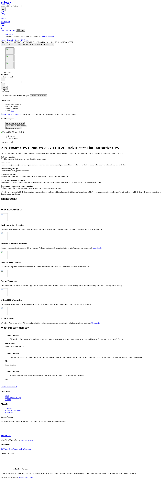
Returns (8, 400)
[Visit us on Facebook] (3, 460)
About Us (8, 408)
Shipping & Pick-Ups (13, 398)
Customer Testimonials (13, 410)
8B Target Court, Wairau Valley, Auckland (16, 449)
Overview (11, 136)
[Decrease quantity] (3, 79)
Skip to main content (8, 30)
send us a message (27, 440)
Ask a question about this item (16, 126)
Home (3, 40)
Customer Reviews (47, 36)
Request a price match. (38, 95)
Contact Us (9, 412)
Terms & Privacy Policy (26, 477)
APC (12, 111)
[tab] (84, 136)
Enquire (4, 87)
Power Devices (12, 40)
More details (97, 248)
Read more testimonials (9, 387)
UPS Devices (24, 40)
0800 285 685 (6, 436)
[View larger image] (27, 44)
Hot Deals (9, 34)
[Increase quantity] (3, 84)
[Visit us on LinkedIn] (7, 460)
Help (7, 396)
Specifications (13, 138)
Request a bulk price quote (15, 123)
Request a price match (13, 128)
